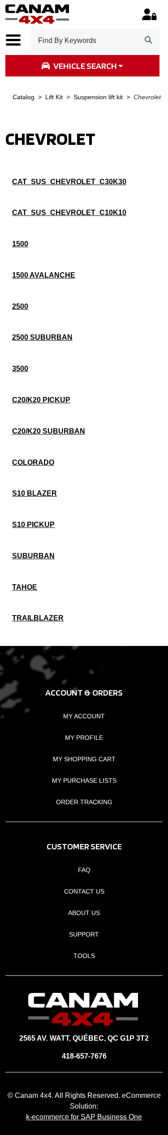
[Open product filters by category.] (82, 65)
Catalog (23, 97)
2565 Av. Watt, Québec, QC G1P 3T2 (84, 1038)
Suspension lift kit (98, 97)
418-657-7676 (84, 1056)
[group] (82, 65)
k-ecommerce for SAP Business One (84, 1117)
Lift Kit (54, 97)
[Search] (148, 40)
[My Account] (149, 14)
